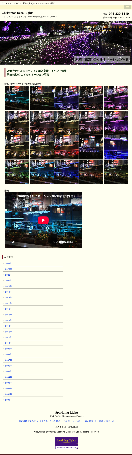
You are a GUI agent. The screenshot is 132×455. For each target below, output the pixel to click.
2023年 (8, 268)
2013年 (8, 325)
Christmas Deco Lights (29, 14)
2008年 (8, 354)
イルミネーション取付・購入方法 (77, 420)
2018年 (8, 297)
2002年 (8, 388)
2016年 (8, 308)
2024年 (8, 263)
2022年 (8, 274)
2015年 (8, 314)
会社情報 (98, 420)
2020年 (8, 286)
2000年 (8, 399)
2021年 (8, 280)
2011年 (8, 337)
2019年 (8, 291)
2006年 (8, 365)
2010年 (8, 342)
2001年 (8, 394)
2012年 (8, 331)
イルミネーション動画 (49, 420)
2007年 (8, 360)
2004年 (8, 377)
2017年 (8, 303)
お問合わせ (109, 420)
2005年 (8, 371)
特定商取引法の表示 (28, 420)
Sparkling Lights (67, 414)
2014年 (8, 320)
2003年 (8, 382)
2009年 (8, 348)
